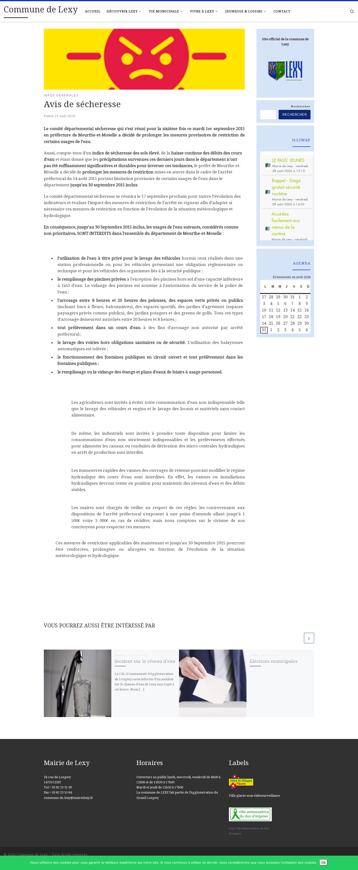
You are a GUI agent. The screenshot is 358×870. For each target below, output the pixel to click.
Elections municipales (274, 661)
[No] (351, 863)
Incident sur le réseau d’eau (145, 661)
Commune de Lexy (32, 854)
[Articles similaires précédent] (298, 638)
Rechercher (301, 106)
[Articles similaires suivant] (309, 638)
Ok (323, 862)
